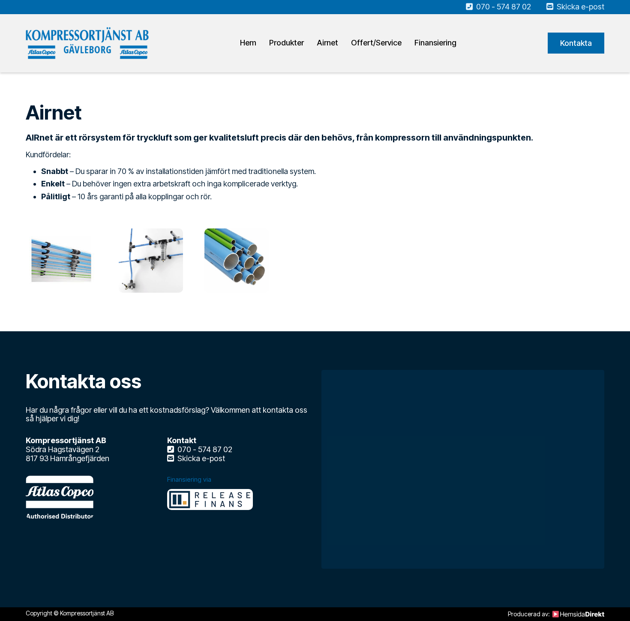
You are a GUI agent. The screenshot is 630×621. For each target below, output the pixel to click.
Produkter (286, 42)
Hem (248, 42)
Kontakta (576, 43)
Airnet (327, 42)
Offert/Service (376, 42)
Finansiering (435, 42)
